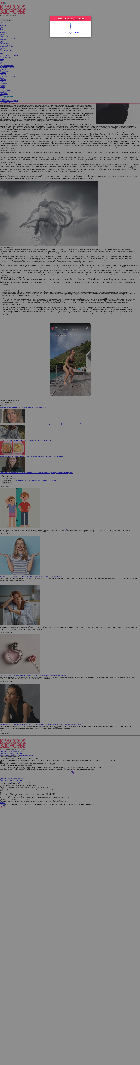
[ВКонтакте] (70, 27)
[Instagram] (70, 29)
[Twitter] (70, 24)
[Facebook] (70, 26)
